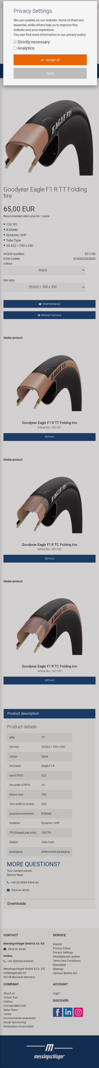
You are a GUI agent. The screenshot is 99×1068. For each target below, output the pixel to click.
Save (50, 73)
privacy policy (75, 34)
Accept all (52, 60)
